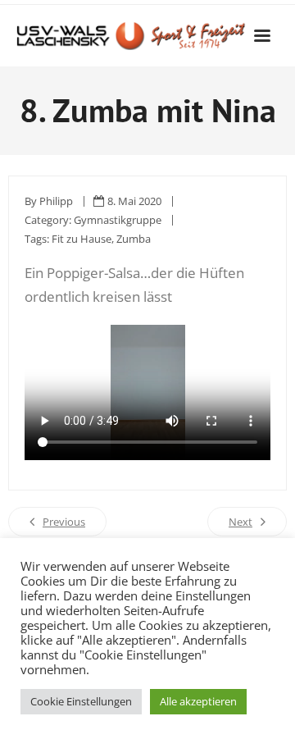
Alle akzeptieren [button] (198, 701)
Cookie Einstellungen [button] (81, 701)
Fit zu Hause (81, 238)
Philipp (56, 201)
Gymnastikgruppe (117, 219)
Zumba (133, 238)
